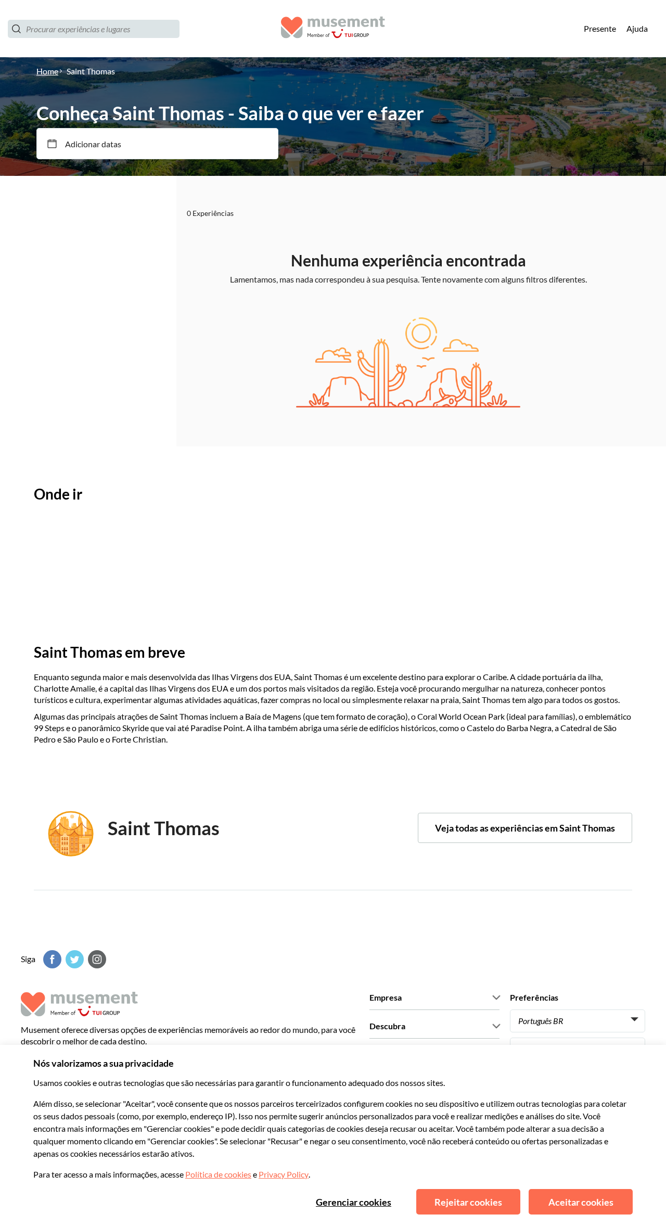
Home (47, 71)
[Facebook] (51, 959)
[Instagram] (95, 959)
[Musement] (333, 29)
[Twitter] (73, 959)
